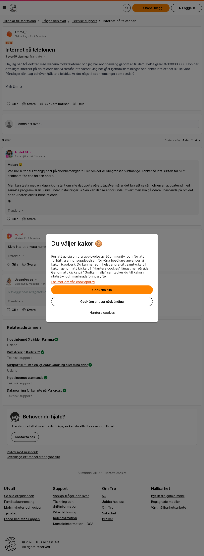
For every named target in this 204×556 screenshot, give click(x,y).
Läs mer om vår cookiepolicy (73, 282)
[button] (102, 312)
